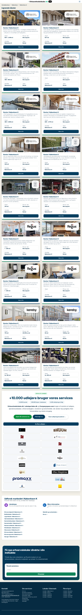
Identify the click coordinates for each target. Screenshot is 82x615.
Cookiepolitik (25, 599)
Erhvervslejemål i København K (13, 512)
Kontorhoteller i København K (12, 523)
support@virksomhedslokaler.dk (10, 595)
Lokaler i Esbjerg (47, 597)
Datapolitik (25, 598)
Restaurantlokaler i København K (13, 525)
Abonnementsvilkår (27, 594)
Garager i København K (10, 536)
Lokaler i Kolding (67, 592)
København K (23, 5)
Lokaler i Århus (47, 592)
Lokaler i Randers (67, 591)
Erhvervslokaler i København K (13, 532)
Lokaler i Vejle (66, 594)
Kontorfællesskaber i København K (14, 521)
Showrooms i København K (11, 530)
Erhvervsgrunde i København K (13, 534)
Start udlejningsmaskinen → (57, 416)
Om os (44, 514)
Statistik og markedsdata (50, 512)
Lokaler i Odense (47, 594)
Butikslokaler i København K (12, 514)
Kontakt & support (27, 592)
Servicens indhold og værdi (29, 597)
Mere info (20, 47)
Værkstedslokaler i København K (13, 518)
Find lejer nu (39, 416)
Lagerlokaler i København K (12, 516)
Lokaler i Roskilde (68, 595)
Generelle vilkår (26, 595)
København (15, 5)
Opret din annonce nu (22, 416)
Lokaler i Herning (67, 597)
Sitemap (24, 601)
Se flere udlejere (41, 424)
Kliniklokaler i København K (12, 527)
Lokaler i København (48, 591)
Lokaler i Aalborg (47, 595)
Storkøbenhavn (6, 5)
